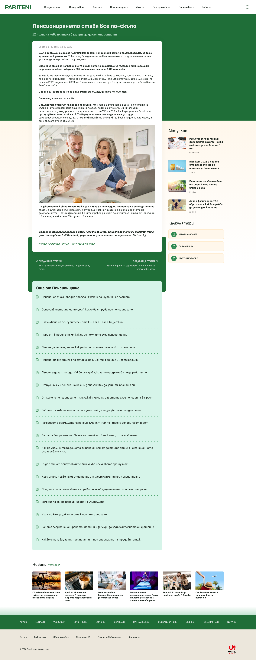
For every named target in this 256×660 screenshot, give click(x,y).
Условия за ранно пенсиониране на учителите (73, 502)
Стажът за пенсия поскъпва (56, 98)
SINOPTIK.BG (80, 622)
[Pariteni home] (18, 7)
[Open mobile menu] (248, 7)
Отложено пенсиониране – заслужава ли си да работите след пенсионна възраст (97, 397)
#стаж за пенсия (49, 243)
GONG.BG (100, 622)
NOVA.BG (231, 622)
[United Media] (232, 649)
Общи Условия (61, 637)
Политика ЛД (83, 637)
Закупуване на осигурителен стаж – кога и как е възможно (82, 322)
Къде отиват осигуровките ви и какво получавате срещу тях (85, 464)
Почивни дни (186, 246)
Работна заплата (188, 234)
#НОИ (65, 243)
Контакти (134, 637)
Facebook (72, 235)
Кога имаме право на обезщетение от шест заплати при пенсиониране (91, 476)
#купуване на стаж (83, 243)
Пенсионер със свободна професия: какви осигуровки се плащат (86, 297)
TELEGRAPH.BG (211, 622)
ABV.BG (23, 622)
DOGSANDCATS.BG (167, 622)
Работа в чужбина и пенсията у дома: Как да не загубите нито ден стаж (91, 410)
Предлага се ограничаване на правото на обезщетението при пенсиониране (94, 489)
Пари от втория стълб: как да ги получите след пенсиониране (84, 335)
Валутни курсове (188, 258)
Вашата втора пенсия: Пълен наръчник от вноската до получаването (90, 435)
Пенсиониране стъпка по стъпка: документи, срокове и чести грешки (90, 360)
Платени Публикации (109, 637)
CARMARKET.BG (141, 622)
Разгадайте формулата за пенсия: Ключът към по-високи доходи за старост (95, 423)
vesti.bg (53, 565)
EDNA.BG (40, 622)
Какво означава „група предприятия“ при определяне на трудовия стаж (91, 539)
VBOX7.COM (59, 622)
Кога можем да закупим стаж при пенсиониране (74, 514)
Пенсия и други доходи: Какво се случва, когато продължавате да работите (94, 372)
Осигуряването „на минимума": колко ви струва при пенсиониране (87, 309)
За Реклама (40, 637)
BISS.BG (190, 622)
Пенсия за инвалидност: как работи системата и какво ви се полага (88, 347)
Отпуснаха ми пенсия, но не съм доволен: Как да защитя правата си (88, 385)
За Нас (23, 637)
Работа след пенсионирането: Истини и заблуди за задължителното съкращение (98, 527)
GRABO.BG (119, 622)
